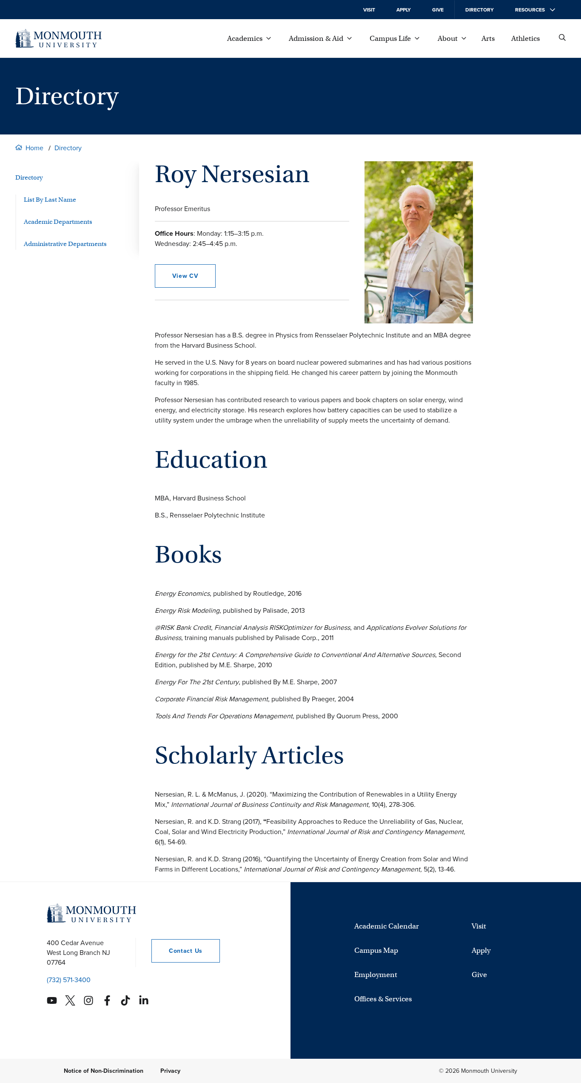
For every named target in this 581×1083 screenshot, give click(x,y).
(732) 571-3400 (69, 980)
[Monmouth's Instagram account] (88, 1000)
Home (34, 148)
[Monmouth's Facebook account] (107, 1000)
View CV (185, 275)
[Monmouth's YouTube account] (52, 1000)
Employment (375, 974)
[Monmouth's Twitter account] (70, 1000)
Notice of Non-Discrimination (103, 1070)
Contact (176, 950)
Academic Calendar (386, 926)
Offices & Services (383, 998)
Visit (369, 10)
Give (438, 10)
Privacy (170, 1070)
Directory (479, 10)
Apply (403, 10)
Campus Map (376, 950)
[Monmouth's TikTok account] (125, 1000)
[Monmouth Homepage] (58, 38)
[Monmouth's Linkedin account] (144, 1000)
